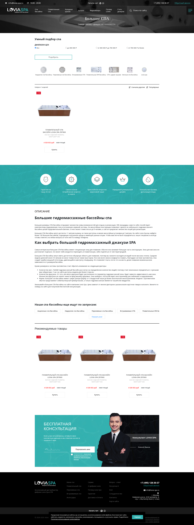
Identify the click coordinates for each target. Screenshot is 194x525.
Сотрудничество (115, 494)
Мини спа (70, 482)
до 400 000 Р (72, 48)
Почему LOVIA (109, 10)
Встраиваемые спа (74, 494)
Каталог (81, 10)
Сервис (91, 482)
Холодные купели (69, 10)
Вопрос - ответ (115, 482)
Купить (54, 150)
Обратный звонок (151, 485)
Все (38, 48)
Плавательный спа (74, 486)
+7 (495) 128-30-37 (161, 3)
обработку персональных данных (82, 458)
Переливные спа (73, 490)
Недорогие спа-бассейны (74, 311)
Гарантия (91, 494)
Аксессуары (71, 497)
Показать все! (97, 317)
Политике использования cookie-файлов (65, 519)
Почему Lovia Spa (94, 490)
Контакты (113, 497)
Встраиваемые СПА (127, 311)
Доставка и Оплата (95, 497)
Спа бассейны (38, 10)
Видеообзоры (95, 10)
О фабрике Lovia (94, 486)
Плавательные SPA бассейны (153, 311)
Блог (111, 490)
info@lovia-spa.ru (16, 3)
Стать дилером (120, 10)
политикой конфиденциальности (82, 455)
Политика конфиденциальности (147, 517)
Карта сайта (114, 501)
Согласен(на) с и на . (83, 456)
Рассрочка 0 (114, 486)
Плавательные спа (53, 10)
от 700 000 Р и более (136, 48)
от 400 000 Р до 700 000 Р (107, 48)
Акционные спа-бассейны (47, 311)
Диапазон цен (42, 45)
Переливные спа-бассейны (102, 311)
